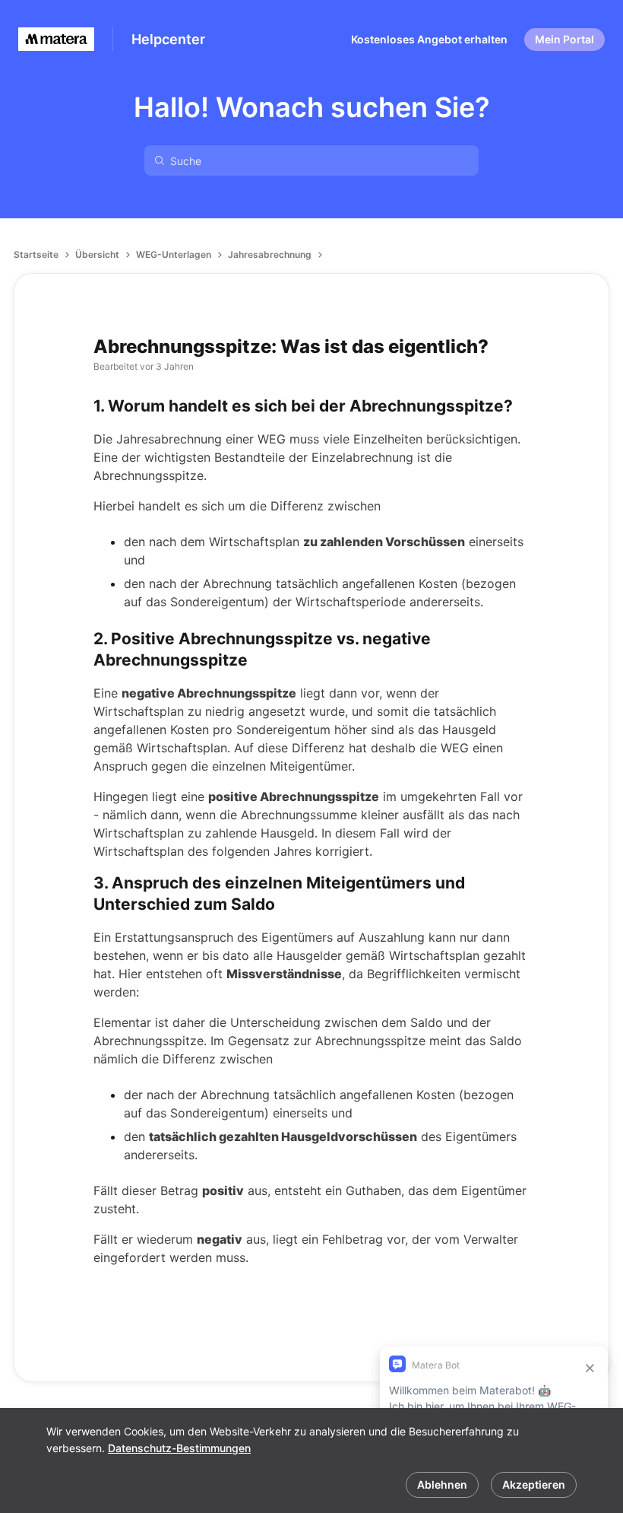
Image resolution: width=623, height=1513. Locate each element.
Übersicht (97, 254)
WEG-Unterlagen (173, 254)
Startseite (36, 254)
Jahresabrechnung (270, 254)
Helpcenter (168, 39)
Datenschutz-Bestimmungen (179, 1447)
